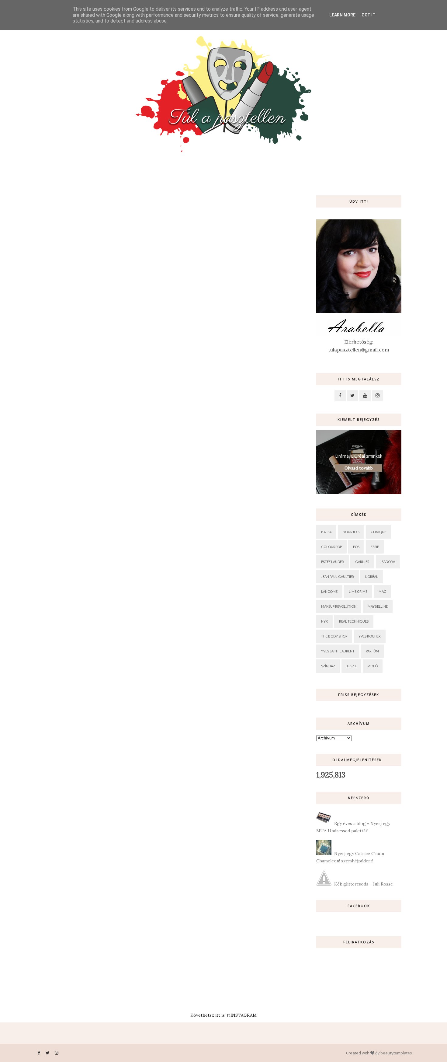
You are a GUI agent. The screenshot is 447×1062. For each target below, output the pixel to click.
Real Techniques (354, 621)
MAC (382, 591)
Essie (375, 547)
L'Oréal (371, 576)
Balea (326, 532)
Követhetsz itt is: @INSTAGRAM (223, 1015)
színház (328, 666)
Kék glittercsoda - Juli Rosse (363, 884)
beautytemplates (396, 1053)
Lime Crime (358, 591)
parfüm (372, 651)
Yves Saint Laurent (338, 651)
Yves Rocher (370, 636)
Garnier (362, 562)
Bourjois (351, 532)
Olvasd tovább (359, 468)
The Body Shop (334, 636)
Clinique (378, 532)
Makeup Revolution (338, 606)
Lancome (329, 591)
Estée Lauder (332, 562)
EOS (356, 547)
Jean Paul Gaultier (337, 576)
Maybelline (378, 606)
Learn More (342, 14)
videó (373, 666)
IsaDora (388, 562)
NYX (324, 621)
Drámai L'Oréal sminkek (358, 456)
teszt (351, 666)
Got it (369, 14)
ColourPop (331, 547)
